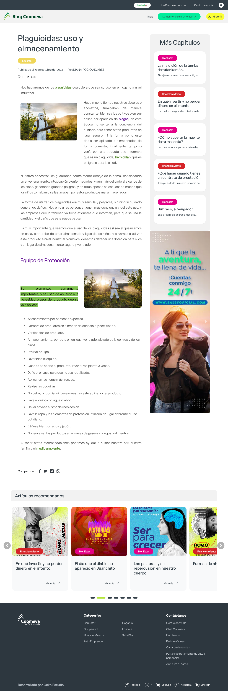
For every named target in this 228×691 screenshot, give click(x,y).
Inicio (150, 16)
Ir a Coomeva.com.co (173, 5)
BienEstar (89, 623)
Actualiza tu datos (177, 664)
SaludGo (127, 635)
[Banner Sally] (180, 322)
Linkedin (205, 684)
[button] (154, 322)
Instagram (185, 684)
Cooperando (91, 629)
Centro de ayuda (203, 5)
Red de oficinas (175, 641)
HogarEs (127, 623)
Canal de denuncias (178, 647)
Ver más (50, 583)
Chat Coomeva (175, 629)
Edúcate (27, 60)
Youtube (166, 684)
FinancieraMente (94, 635)
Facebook (136, 684)
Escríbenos (173, 635)
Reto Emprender (94, 641)
